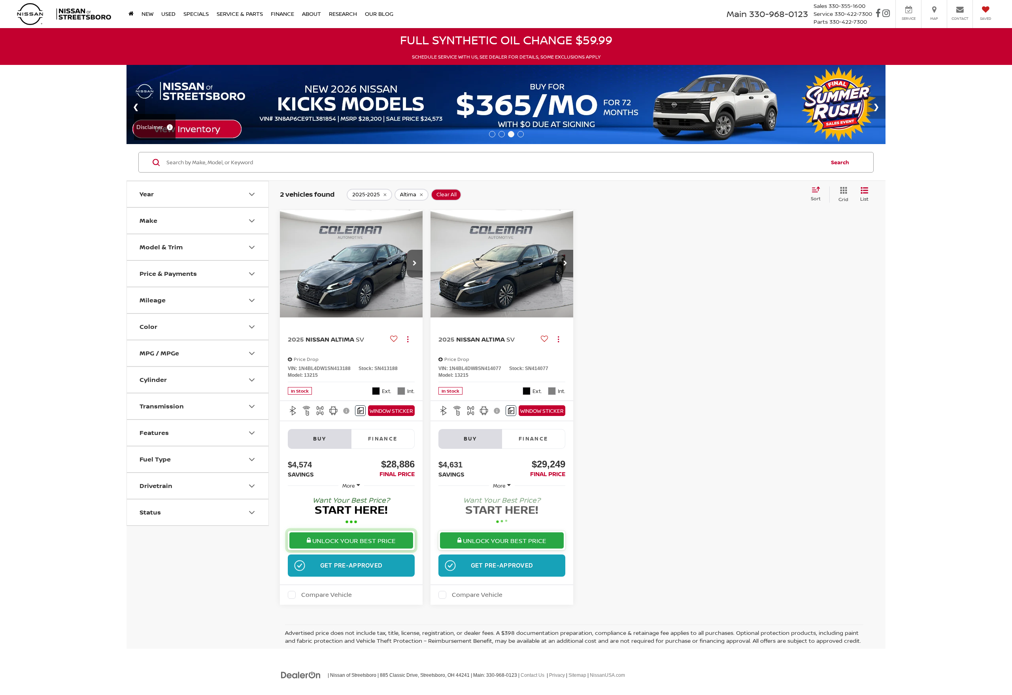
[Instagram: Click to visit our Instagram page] (886, 14)
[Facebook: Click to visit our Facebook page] (878, 14)
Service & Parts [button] (240, 13)
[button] (415, 263)
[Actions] (408, 339)
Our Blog (379, 13)
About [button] (311, 13)
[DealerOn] (301, 675)
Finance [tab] (383, 438)
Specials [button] (196, 13)
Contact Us (532, 675)
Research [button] (343, 13)
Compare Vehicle (326, 595)
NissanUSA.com (607, 675)
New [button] (147, 13)
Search (840, 162)
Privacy (557, 675)
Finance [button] (282, 13)
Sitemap (577, 675)
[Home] (131, 14)
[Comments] (360, 410)
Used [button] (168, 13)
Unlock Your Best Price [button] (353, 540)
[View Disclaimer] (347, 411)
